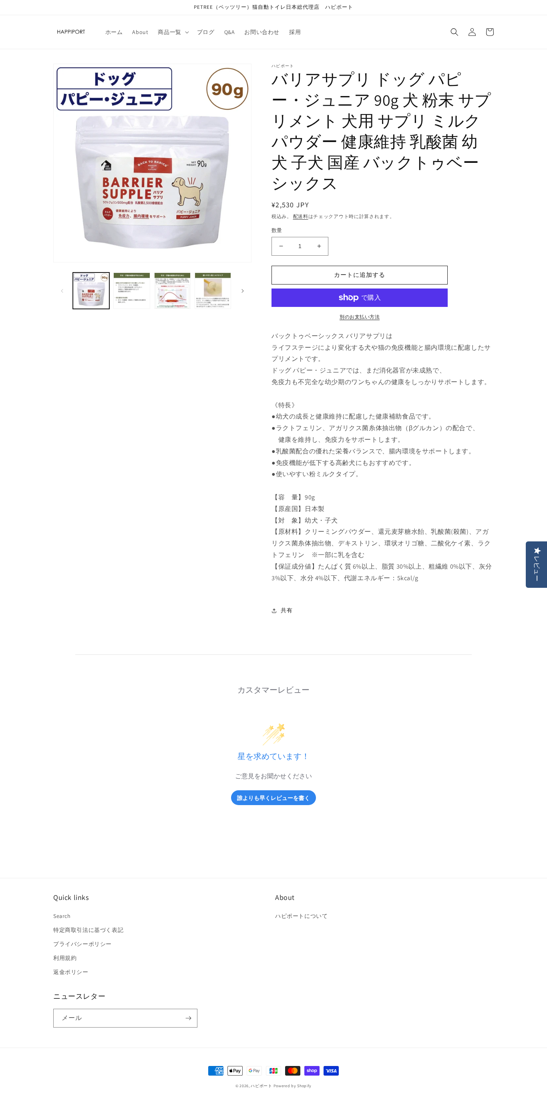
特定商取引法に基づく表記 (88, 930)
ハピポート (261, 1085)
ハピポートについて (301, 916)
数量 (276, 230)
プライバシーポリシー (82, 944)
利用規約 (64, 958)
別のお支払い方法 (360, 317)
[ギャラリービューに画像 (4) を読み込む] (213, 290)
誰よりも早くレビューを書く (273, 797)
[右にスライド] (242, 291)
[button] (172, 32)
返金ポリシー (70, 972)
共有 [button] (286, 610)
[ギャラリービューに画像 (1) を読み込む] (91, 290)
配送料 (300, 216)
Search (62, 916)
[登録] (188, 1018)
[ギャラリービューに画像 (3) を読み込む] (172, 290)
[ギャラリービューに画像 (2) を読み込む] (131, 290)
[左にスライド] (62, 291)
